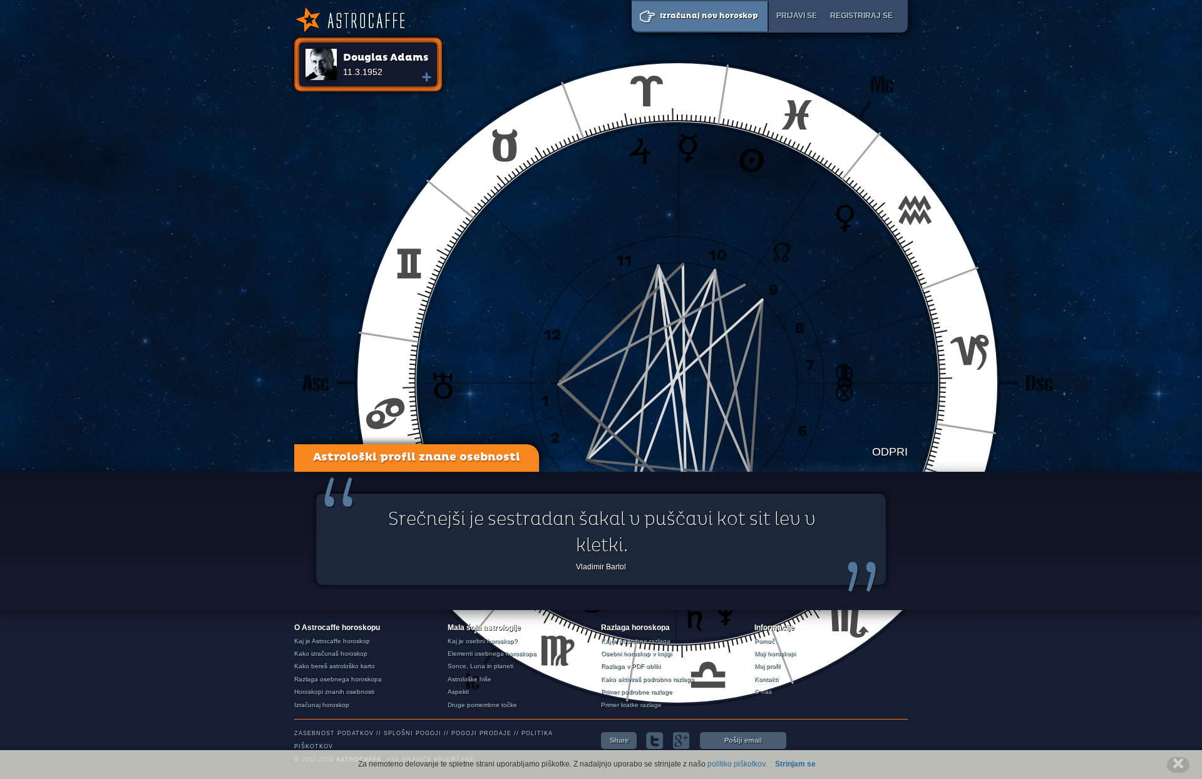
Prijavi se (796, 15)
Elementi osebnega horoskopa (492, 653)
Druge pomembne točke (482, 704)
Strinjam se (795, 764)
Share (619, 740)
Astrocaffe (349, 20)
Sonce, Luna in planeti (480, 666)
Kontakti (766, 679)
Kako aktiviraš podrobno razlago (647, 679)
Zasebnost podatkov (334, 733)
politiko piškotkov (736, 764)
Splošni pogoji (412, 733)
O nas (763, 691)
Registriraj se (861, 15)
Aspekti (458, 691)
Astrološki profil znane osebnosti (416, 457)
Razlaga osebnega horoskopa (338, 679)
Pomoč (764, 641)
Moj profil (767, 666)
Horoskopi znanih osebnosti (334, 691)
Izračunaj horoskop (321, 704)
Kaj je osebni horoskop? (483, 641)
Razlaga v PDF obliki (630, 666)
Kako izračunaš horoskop (330, 653)
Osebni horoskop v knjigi (636, 653)
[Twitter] (655, 740)
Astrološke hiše (469, 679)
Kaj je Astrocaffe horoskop (332, 641)
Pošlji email (743, 740)
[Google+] (682, 740)
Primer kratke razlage (631, 704)
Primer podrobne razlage (636, 691)
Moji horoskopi (775, 653)
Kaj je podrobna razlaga (635, 641)
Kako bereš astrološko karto (334, 666)
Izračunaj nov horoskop (709, 16)
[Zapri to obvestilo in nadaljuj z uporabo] (1178, 765)
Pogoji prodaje (481, 733)
